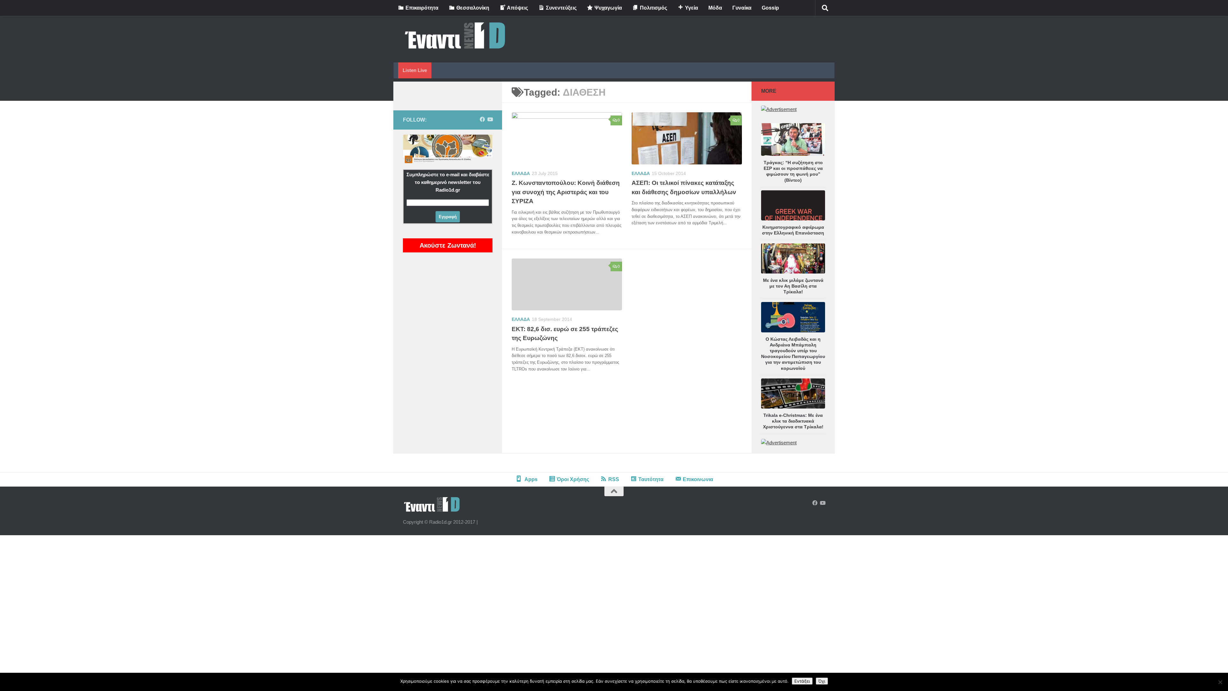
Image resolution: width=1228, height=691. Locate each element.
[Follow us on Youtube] (489, 119)
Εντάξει (802, 681)
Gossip (770, 8)
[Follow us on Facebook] (482, 119)
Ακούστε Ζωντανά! (448, 245)
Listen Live (415, 70)
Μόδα (715, 8)
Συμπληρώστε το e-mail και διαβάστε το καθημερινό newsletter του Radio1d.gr (447, 182)
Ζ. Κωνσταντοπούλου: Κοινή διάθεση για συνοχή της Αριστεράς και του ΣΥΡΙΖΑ (566, 191)
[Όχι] (1220, 682)
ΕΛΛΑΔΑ (521, 173)
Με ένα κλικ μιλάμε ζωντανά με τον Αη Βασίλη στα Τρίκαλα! (793, 286)
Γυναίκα (742, 8)
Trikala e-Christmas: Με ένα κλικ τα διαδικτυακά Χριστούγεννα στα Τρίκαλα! (793, 421)
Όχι (821, 681)
